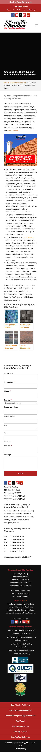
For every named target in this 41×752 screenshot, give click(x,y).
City (5, 425)
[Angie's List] (20, 696)
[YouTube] (16, 15)
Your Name (9, 373)
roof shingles (13, 130)
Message (7, 455)
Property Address (11, 407)
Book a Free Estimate (20, 2)
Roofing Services (20, 732)
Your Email (9, 382)
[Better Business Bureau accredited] (20, 663)
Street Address (9, 416)
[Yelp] (28, 15)
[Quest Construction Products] (20, 672)
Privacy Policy (20, 749)
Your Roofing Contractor (16, 96)
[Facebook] (13, 15)
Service (8, 400)
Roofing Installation (13, 98)
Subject (8, 446)
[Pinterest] (24, 15)
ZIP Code (7, 442)
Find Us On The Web (20, 619)
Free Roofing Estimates (20, 737)
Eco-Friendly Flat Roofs (20, 705)
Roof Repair (20, 721)
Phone (7, 391)
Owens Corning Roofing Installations (20, 716)
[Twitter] (20, 15)
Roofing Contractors (20, 726)
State (6, 433)
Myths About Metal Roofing (20, 710)
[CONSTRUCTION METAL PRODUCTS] (20, 681)
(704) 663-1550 (21, 6)
